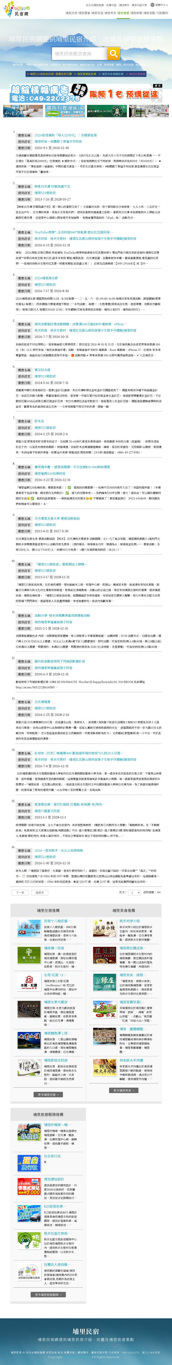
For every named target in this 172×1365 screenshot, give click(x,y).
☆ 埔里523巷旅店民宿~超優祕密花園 (49, 74)
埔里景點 (149, 13)
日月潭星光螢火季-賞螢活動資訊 (57, 518)
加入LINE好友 (151, 1352)
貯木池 (39, 421)
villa (28, 64)
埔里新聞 (136, 13)
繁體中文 (157, 5)
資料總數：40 (151, 892)
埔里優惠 (123, 13)
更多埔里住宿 (49, 1094)
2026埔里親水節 (46, 278)
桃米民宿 (128, 64)
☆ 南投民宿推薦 (135, 74)
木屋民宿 (55, 64)
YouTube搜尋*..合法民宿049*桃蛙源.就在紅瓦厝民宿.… (74, 232)
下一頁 (20, 893)
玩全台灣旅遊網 (95, 5)
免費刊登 (111, 5)
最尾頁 (40, 893)
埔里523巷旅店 (45, 192)
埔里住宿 (71, 13)
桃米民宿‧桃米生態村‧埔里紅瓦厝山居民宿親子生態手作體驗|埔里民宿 (85, 238)
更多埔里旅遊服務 (49, 1295)
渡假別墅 (109, 64)
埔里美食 (110, 13)
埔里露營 (84, 13)
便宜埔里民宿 (70, 64)
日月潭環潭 (42, 702)
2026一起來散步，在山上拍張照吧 (59, 850)
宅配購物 (162, 13)
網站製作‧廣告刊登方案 (133, 5)
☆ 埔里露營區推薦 (85, 74)
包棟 (99, 64)
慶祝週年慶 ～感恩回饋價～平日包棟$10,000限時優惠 (72, 467)
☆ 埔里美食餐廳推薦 (111, 74)
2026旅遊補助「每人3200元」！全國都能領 (66, 135)
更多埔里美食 (124, 1090)
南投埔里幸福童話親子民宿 (53, 622)
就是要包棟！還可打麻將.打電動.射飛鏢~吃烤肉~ (69, 804)
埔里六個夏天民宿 (47, 811)
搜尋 (113, 53)
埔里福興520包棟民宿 (50, 473)
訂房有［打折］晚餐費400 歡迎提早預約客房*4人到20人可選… (79, 753)
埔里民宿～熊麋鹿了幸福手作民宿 (58, 141)
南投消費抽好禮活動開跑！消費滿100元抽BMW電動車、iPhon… (81, 324)
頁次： (123, 892)
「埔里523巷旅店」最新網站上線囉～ (61, 564)
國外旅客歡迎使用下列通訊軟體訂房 (60, 661)
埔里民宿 (16, 9)
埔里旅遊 (97, 13)
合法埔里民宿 (40, 64)
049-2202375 (130, 1352)
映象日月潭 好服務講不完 (52, 186)
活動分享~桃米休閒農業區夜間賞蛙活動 (62, 615)
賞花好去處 (42, 370)
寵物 (118, 64)
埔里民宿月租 (87, 64)
